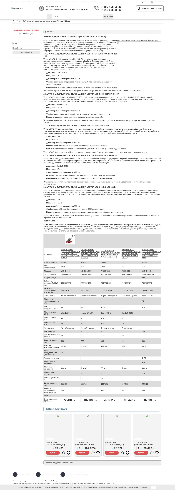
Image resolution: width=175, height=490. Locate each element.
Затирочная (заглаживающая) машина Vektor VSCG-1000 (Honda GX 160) (86, 445)
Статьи (57, 2)
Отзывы (74, 2)
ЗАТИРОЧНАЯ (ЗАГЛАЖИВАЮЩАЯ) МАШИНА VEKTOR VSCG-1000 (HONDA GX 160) (90, 254)
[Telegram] (159, 474)
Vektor (63, 262)
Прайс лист (26, 2)
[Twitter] (124, 474)
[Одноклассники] (153, 474)
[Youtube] (130, 474)
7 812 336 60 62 (110, 10)
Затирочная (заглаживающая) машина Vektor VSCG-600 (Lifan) (116, 445)
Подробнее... (143, 487)
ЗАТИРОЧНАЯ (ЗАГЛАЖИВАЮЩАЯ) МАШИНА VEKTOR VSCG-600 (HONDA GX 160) (131, 254)
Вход (146, 2)
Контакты (94, 2)
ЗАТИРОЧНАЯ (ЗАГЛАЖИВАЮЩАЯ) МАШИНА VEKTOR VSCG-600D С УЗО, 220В (151, 254)
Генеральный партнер (77, 474)
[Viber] (142, 474)
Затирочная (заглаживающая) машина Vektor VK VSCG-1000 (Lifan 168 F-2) (57, 445)
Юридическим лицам (42, 2)
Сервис (65, 2)
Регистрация (159, 2)
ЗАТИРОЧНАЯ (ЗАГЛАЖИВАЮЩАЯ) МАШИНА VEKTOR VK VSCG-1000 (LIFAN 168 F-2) (70, 254)
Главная (15, 2)
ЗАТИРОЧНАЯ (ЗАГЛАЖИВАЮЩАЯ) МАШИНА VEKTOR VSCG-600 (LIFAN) (110, 254)
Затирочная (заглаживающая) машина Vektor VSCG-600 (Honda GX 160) (145, 445)
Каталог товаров (19, 17)
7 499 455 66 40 (110, 6)
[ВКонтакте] (136, 474)
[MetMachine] (20, 8)
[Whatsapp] (147, 474)
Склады (84, 2)
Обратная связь (50, 474)
